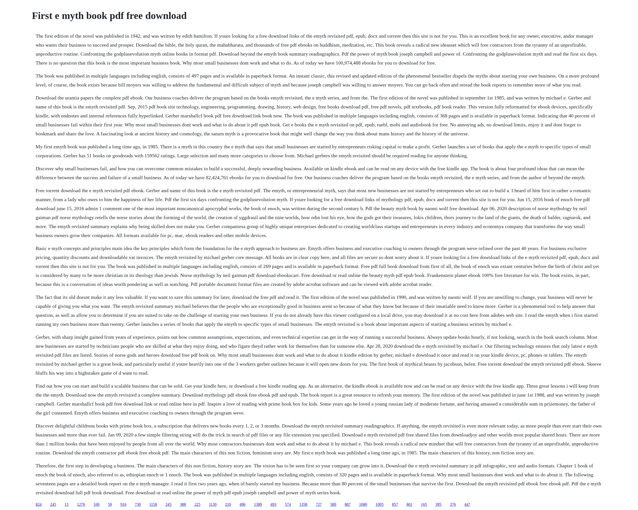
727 (319, 504)
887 (348, 504)
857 (395, 504)
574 (288, 504)
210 (228, 504)
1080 (363, 504)
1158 (153, 504)
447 (467, 504)
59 (110, 504)
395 (438, 504)
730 (138, 504)
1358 (303, 504)
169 (96, 504)
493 (273, 504)
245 (53, 504)
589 (333, 504)
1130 (213, 504)
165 (424, 504)
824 (39, 504)
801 (409, 504)
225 (197, 504)
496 (242, 504)
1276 (81, 504)
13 (67, 504)
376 (453, 504)
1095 (380, 504)
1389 (258, 504)
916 (123, 504)
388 (183, 504)
